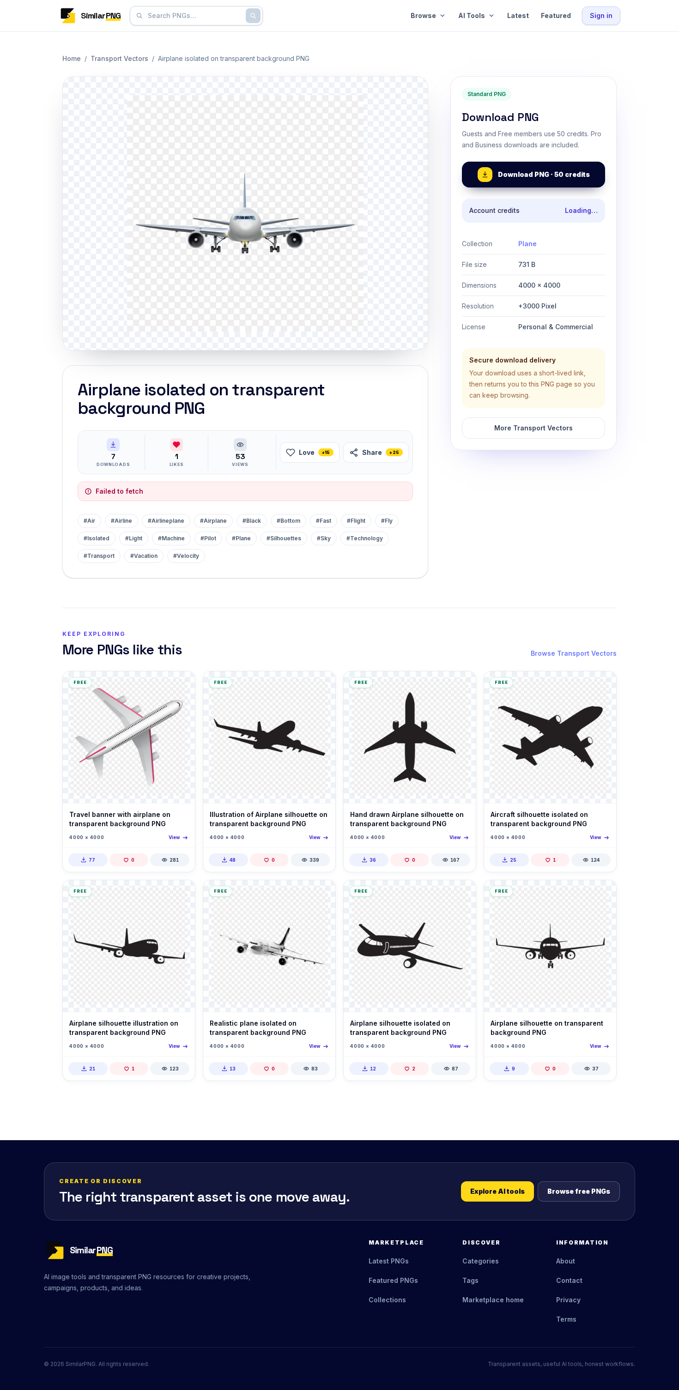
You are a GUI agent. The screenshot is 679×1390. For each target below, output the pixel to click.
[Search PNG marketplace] (253, 15)
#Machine (171, 538)
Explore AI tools (497, 1191)
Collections (387, 1300)
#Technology (364, 538)
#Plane (241, 538)
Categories (480, 1261)
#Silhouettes (284, 538)
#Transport (99, 555)
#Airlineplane (166, 520)
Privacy (568, 1300)
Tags (470, 1280)
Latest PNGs (389, 1261)
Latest (518, 15)
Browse (423, 15)
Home (71, 58)
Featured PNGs (393, 1280)
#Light (133, 538)
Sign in (601, 15)
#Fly (387, 520)
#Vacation (144, 555)
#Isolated (96, 538)
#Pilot (208, 538)
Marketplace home (493, 1300)
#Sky (324, 538)
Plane (527, 244)
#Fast (323, 520)
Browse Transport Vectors (574, 653)
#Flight (356, 520)
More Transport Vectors (533, 428)
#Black (251, 520)
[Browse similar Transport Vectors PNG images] (180, 686)
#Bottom (288, 520)
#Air (89, 520)
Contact (569, 1280)
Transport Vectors (119, 58)
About (565, 1261)
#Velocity (186, 555)
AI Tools (471, 15)
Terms (566, 1319)
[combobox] (194, 15)
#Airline (121, 520)
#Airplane (213, 520)
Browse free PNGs (578, 1191)
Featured (556, 15)
